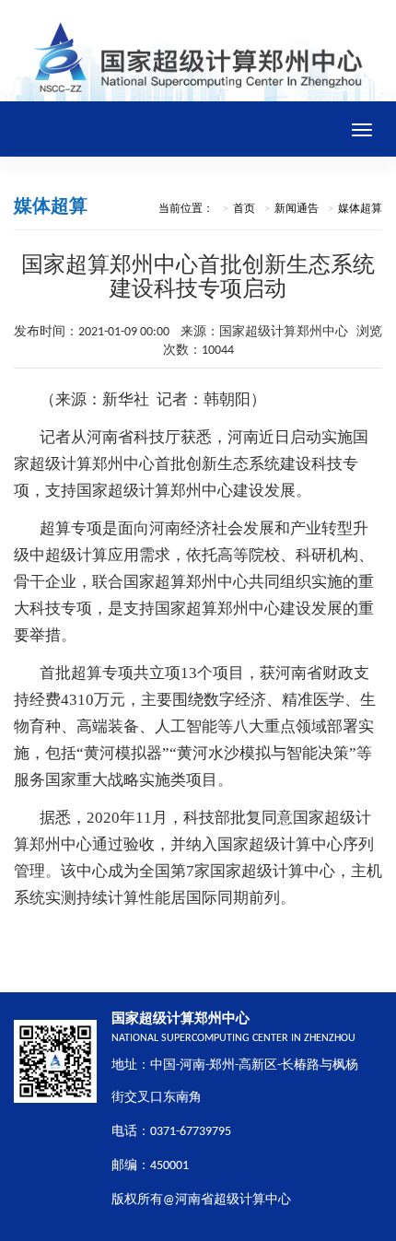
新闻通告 (296, 209)
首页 (244, 209)
